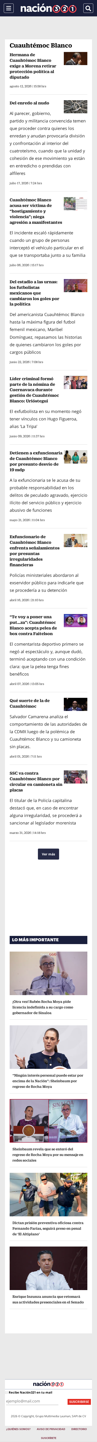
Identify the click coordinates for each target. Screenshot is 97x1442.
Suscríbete (48, 1438)
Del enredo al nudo (29, 102)
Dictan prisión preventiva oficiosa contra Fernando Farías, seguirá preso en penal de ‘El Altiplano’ (48, 1228)
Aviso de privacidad (51, 1429)
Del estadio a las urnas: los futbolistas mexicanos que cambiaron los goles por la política (34, 293)
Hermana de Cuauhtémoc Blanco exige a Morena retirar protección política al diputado (33, 66)
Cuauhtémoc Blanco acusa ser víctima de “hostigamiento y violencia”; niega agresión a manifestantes (36, 211)
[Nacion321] (49, 8)
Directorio (79, 1429)
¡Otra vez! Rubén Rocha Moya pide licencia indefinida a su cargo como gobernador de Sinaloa (42, 1007)
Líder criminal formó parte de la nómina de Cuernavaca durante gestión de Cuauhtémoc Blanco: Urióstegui (34, 390)
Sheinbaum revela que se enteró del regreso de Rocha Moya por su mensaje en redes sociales (47, 1154)
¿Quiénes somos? (18, 1429)
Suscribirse (79, 1401)
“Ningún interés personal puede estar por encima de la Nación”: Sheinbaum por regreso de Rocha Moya (47, 1081)
